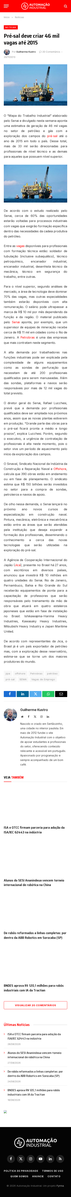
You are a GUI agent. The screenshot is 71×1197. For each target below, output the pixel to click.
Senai (16, 322)
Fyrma (60, 1185)
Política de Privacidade (21, 1170)
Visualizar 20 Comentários (35, 1005)
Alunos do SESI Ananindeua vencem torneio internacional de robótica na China (34, 883)
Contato (54, 1176)
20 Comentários (51, 51)
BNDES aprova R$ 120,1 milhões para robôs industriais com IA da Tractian (34, 988)
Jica (17, 565)
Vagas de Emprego (43, 679)
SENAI (23, 679)
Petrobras (27, 337)
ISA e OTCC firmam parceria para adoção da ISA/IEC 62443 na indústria (34, 830)
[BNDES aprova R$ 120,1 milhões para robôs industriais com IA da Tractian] (35, 962)
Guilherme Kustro (26, 51)
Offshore (60, 469)
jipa (8, 673)
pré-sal (52, 136)
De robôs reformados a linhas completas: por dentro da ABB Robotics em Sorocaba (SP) (35, 935)
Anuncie (38, 1176)
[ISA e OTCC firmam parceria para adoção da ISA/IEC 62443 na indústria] (35, 804)
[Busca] (65, 6)
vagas (20, 246)
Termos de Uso (52, 1170)
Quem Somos (19, 1176)
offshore (20, 673)
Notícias (10, 27)
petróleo (52, 673)
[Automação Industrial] (35, 6)
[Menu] (6, 6)
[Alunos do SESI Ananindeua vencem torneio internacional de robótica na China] (35, 857)
